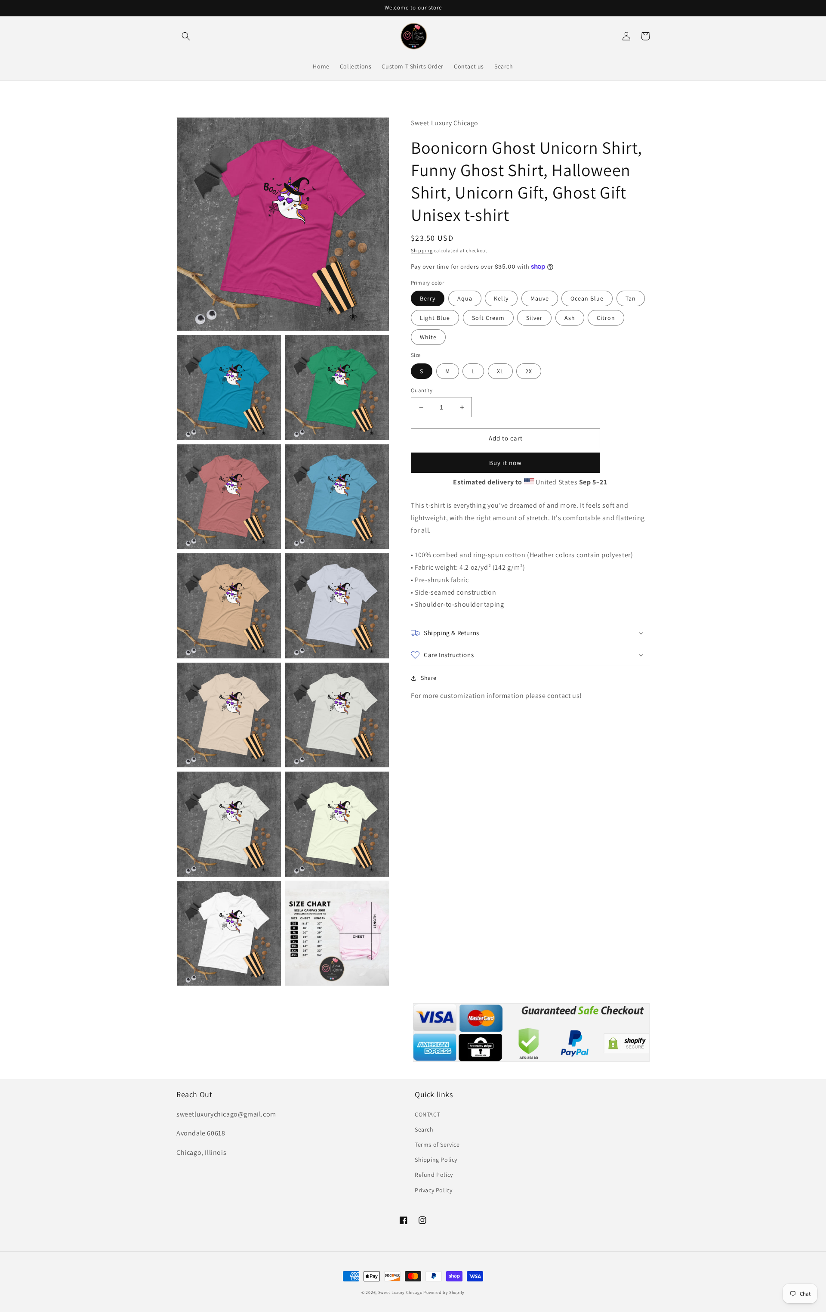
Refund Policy (434, 1175)
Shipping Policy (436, 1159)
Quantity (421, 390)
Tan (631, 298)
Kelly (501, 298)
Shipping (422, 250)
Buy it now (505, 463)
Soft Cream (488, 318)
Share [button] (429, 678)
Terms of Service (437, 1144)
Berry (427, 298)
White (428, 337)
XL (500, 371)
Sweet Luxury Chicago (400, 1292)
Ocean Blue (587, 298)
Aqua (464, 298)
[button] (185, 36)
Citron (606, 318)
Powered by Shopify (444, 1292)
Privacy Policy (433, 1190)
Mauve (539, 298)
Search (424, 1129)
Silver (534, 318)
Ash (569, 318)
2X (528, 371)
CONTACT (427, 1114)
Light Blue (435, 318)
